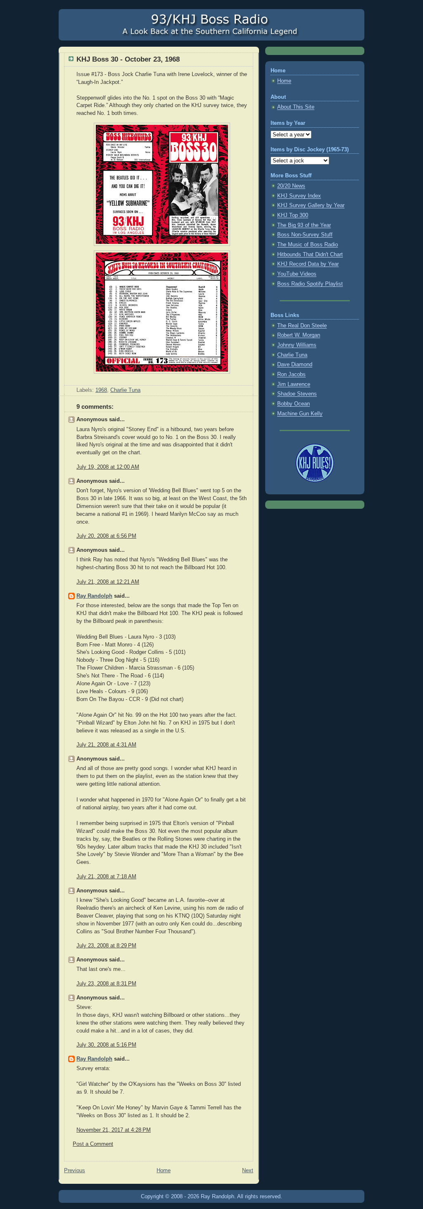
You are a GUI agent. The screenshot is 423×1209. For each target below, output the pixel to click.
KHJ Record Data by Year (308, 264)
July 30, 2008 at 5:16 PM (106, 1045)
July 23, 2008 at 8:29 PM (106, 946)
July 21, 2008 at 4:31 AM (106, 745)
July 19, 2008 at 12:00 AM (107, 467)
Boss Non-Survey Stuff (305, 235)
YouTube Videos (296, 274)
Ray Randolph (94, 596)
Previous (74, 1170)
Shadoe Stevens (297, 394)
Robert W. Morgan (298, 335)
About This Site (295, 107)
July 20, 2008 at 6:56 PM (106, 536)
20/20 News (291, 186)
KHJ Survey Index (299, 196)
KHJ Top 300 (292, 215)
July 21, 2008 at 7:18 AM (106, 877)
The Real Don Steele (302, 326)
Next (247, 1170)
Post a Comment (93, 1144)
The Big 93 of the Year (304, 225)
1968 (101, 390)
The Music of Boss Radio (307, 245)
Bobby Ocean (293, 404)
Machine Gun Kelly (300, 414)
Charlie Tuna (125, 390)
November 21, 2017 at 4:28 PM (113, 1130)
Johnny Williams (296, 345)
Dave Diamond (294, 364)
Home (164, 1170)
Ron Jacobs (291, 374)
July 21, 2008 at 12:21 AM (107, 582)
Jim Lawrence (293, 384)
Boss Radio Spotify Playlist (310, 284)
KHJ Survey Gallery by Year (311, 205)
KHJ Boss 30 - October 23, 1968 (128, 59)
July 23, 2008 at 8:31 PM (106, 984)
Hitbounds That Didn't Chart (310, 255)
